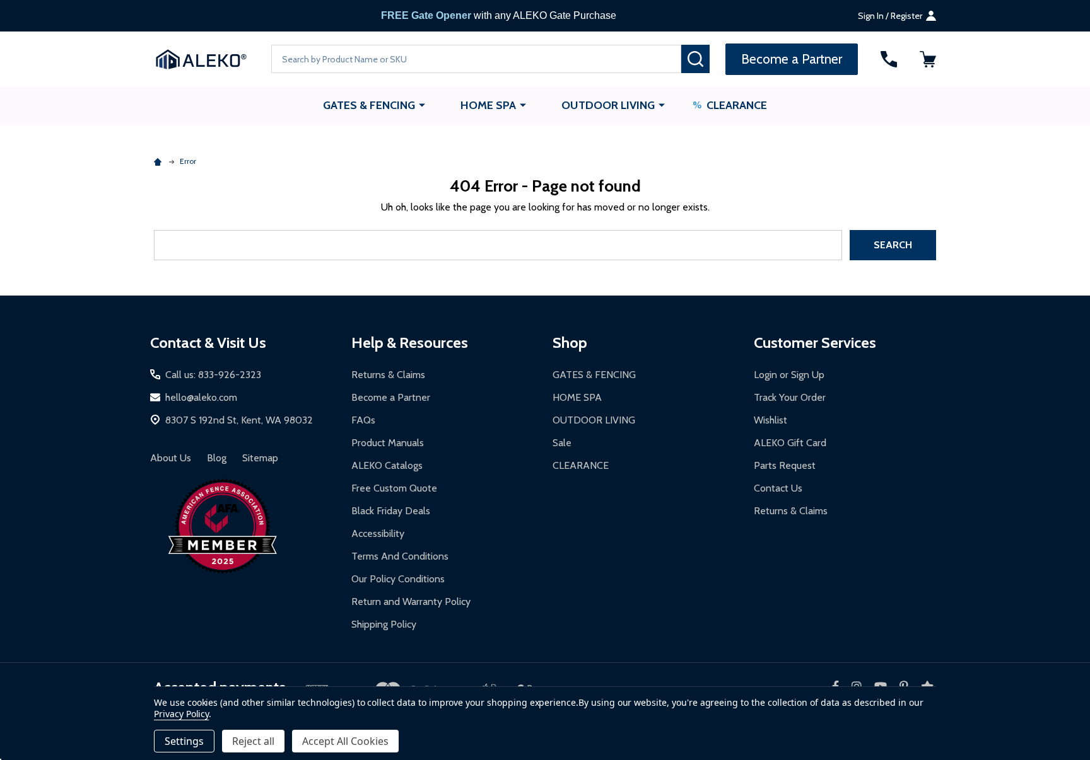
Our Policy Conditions (398, 579)
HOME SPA (488, 105)
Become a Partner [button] (791, 59)
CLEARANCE (736, 105)
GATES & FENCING (369, 105)
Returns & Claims (388, 375)
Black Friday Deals (390, 511)
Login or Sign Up (789, 375)
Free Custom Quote (394, 488)
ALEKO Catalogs (387, 465)
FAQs (363, 420)
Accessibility (377, 533)
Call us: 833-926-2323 (213, 375)
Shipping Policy (383, 624)
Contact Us (778, 488)
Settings (184, 741)
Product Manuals (387, 443)
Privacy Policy (181, 714)
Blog (216, 458)
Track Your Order (790, 397)
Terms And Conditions (399, 556)
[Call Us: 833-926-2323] (889, 59)
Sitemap (260, 458)
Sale (562, 443)
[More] (422, 104)
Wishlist (770, 420)
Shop (570, 342)
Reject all (253, 741)
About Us (170, 458)
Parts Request (785, 465)
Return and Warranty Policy (411, 601)
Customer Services (815, 342)
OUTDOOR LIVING (608, 105)
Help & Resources (409, 342)
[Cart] (928, 59)
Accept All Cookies (345, 741)
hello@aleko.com (201, 397)
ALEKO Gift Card (790, 443)
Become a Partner (390, 397)
